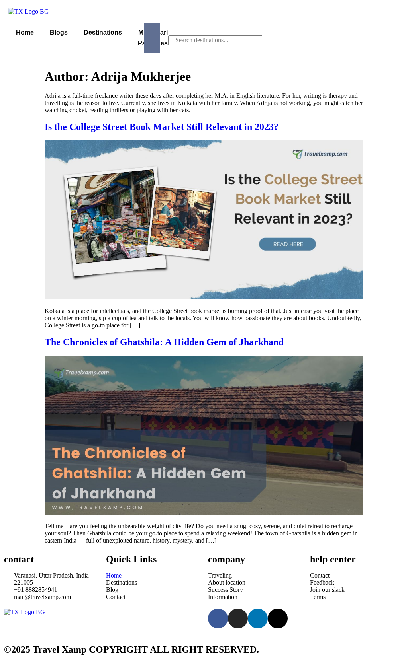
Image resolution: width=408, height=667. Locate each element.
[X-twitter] (278, 618)
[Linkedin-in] (258, 618)
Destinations (103, 32)
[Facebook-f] (218, 618)
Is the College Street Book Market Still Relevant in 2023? (162, 127)
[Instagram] (238, 618)
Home (25, 32)
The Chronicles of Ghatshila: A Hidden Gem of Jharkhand (164, 342)
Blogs (59, 32)
